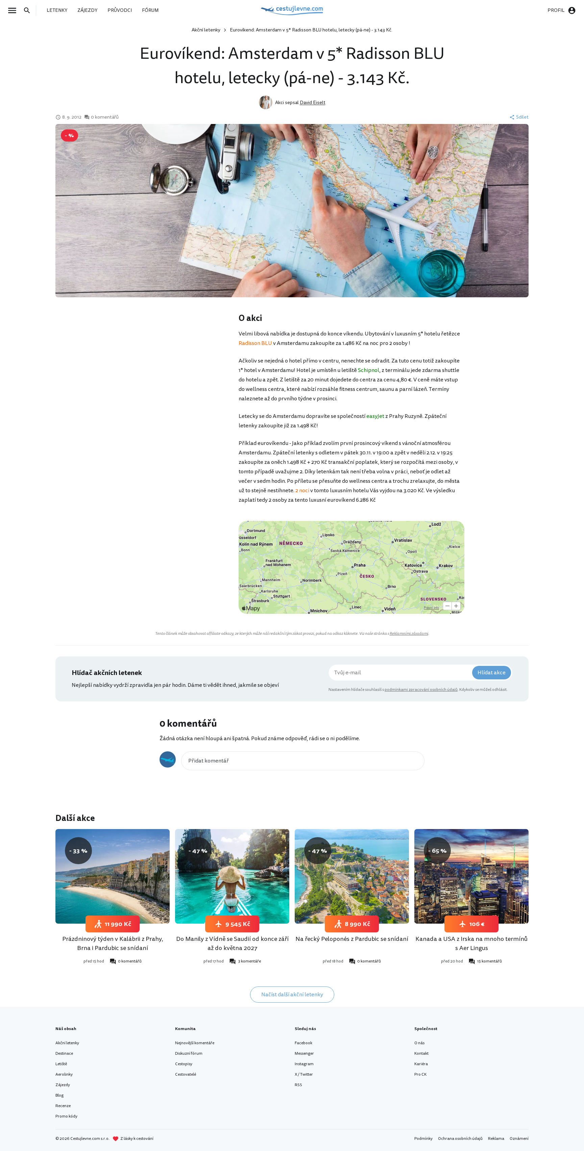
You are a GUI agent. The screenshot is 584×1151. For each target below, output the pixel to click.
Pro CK (420, 1074)
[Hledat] (29, 10)
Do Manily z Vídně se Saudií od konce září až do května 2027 (232, 943)
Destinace (64, 1053)
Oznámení (519, 1139)
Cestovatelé (185, 1074)
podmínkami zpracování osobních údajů (421, 690)
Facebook (303, 1043)
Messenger (304, 1053)
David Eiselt (312, 102)
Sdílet (522, 117)
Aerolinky (64, 1074)
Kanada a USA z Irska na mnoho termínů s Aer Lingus (471, 943)
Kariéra (421, 1064)
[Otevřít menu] (14, 10)
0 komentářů (105, 117)
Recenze (63, 1106)
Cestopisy (183, 1064)
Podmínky (423, 1139)
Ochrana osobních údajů (460, 1139)
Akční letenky (206, 29)
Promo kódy (66, 1116)
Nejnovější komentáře (194, 1043)
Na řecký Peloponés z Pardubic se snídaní (351, 938)
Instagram (304, 1064)
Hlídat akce (492, 673)
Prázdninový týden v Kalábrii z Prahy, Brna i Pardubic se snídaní (112, 943)
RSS (298, 1085)
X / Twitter (304, 1074)
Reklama (496, 1139)
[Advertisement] (171, 366)
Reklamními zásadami (409, 633)
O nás (419, 1043)
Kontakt (421, 1053)
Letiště (61, 1064)
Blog (59, 1095)
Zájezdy (62, 1085)
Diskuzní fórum (188, 1053)
